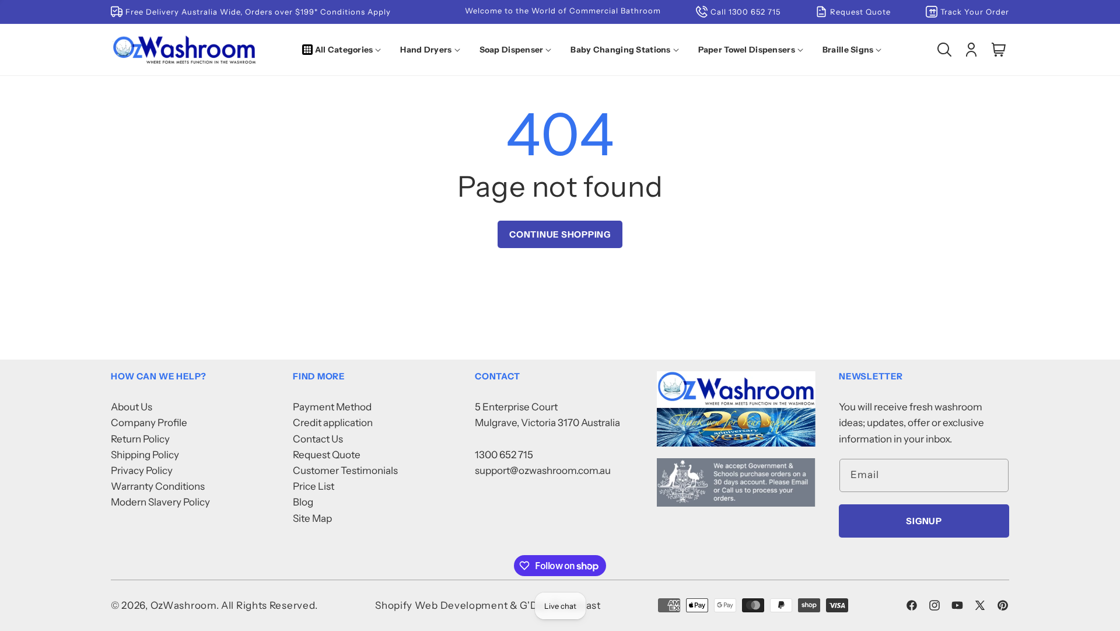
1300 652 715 (504, 455)
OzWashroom (183, 605)
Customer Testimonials (345, 470)
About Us (131, 407)
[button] (344, 50)
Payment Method (332, 407)
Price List (313, 486)
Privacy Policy (142, 470)
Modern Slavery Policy (160, 502)
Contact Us (318, 439)
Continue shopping (560, 234)
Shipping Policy (145, 455)
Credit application (333, 422)
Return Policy (140, 439)
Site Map (312, 518)
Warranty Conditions (158, 486)
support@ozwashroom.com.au (543, 470)
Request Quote (326, 455)
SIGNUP (924, 521)
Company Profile (149, 422)
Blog (303, 502)
